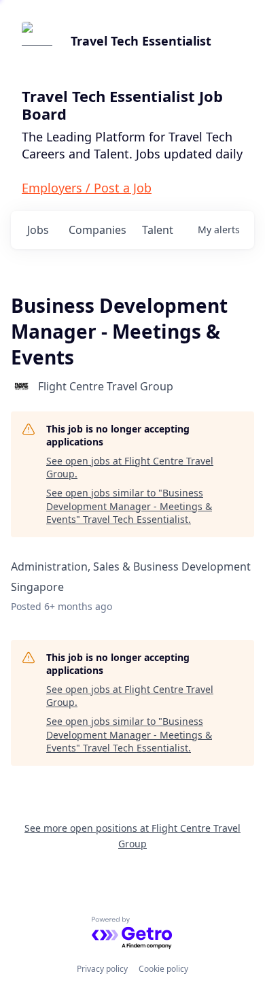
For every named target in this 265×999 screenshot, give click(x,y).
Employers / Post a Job (87, 188)
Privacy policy (102, 969)
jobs (38, 229)
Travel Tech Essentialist (141, 41)
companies (97, 229)
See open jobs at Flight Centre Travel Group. (129, 467)
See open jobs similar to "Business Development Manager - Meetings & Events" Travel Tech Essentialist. (129, 506)
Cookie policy (163, 969)
